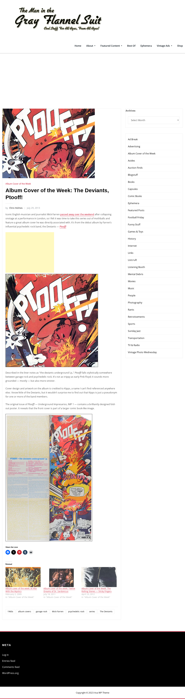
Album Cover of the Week (18, 183)
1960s (10, 611)
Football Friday (136, 217)
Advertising (134, 146)
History (132, 238)
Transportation (136, 338)
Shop (180, 45)
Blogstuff (133, 174)
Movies (132, 281)
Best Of (131, 45)
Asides (131, 160)
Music (131, 288)
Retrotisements (136, 316)
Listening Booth (136, 267)
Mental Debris (135, 274)
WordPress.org (10, 673)
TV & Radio (134, 345)
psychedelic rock (76, 611)
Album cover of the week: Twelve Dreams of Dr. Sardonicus (59, 590)
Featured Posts (136, 210)
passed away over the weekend (77, 214)
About (90, 45)
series (92, 611)
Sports (131, 323)
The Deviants (106, 611)
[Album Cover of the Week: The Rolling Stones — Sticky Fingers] (99, 577)
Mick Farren (57, 611)
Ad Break (133, 139)
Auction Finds (135, 167)
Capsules (133, 189)
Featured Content (110, 45)
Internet (132, 245)
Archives (130, 110)
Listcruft (132, 260)
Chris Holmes (14, 207)
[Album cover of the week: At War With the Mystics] (23, 577)
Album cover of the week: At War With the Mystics (21, 590)
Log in (5, 654)
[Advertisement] (92, 75)
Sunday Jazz (134, 331)
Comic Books (135, 196)
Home (78, 45)
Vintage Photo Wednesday (142, 352)
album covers (24, 611)
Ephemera (146, 45)
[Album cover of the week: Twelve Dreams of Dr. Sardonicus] (61, 577)
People (131, 295)
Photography (135, 302)
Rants (131, 309)
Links (130, 252)
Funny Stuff (134, 224)
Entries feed (8, 661)
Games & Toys (135, 231)
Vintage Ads (163, 45)
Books (131, 182)
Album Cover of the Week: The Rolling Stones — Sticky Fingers (97, 590)
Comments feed (11, 667)
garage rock (41, 611)
